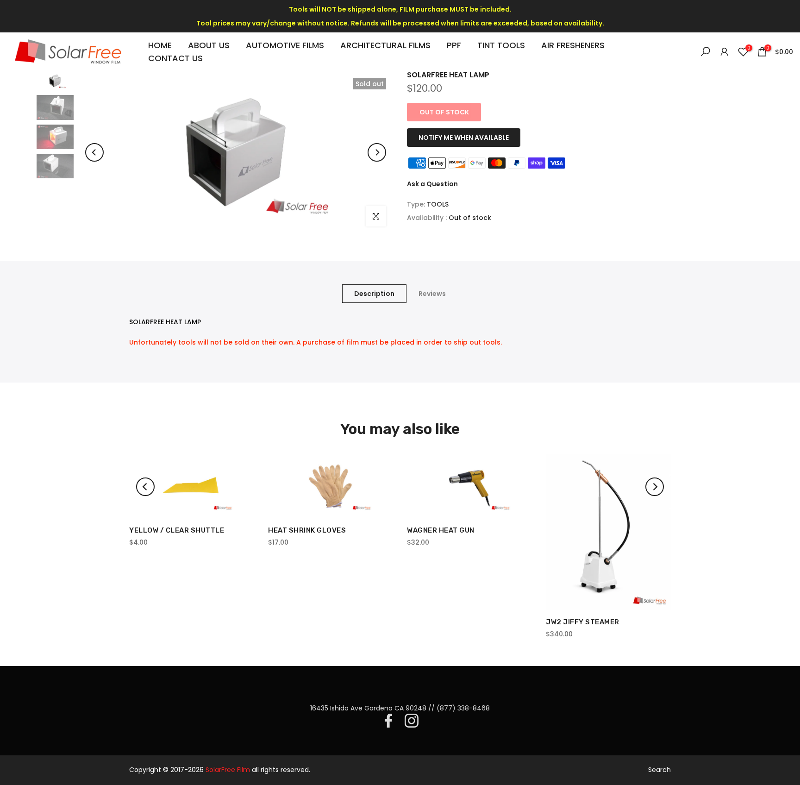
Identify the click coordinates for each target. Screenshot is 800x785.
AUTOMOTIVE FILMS (285, 45)
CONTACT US (175, 58)
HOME (160, 45)
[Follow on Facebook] (388, 721)
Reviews (432, 293)
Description (374, 293)
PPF (454, 45)
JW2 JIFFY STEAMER (582, 622)
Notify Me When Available (464, 137)
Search (659, 769)
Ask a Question (432, 183)
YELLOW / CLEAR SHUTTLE (176, 530)
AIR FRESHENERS (573, 45)
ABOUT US (209, 45)
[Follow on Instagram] (412, 721)
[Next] (377, 152)
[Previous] (94, 152)
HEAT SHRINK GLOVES (307, 530)
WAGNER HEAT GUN (441, 530)
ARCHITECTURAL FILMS (385, 45)
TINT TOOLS (501, 45)
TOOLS (438, 204)
